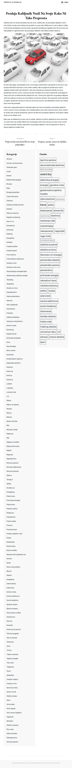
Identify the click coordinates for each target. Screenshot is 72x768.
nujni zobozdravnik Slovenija (47, 240)
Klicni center (11, 350)
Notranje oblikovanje (14, 467)
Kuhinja (9, 375)
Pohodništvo (11, 517)
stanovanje (45, 311)
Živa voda (10, 729)
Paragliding (11, 492)
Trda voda (10, 663)
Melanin (9, 417)
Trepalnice (10, 667)
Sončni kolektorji (12, 600)
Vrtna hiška (10, 704)
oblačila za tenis (48, 250)
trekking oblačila (48, 327)
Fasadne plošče (12, 246)
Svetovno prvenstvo (14, 629)
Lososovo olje (11, 392)
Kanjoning (10, 330)
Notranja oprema (12, 463)
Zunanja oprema (12, 742)
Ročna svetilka (12, 550)
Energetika (10, 238)
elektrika (45, 174)
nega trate (45, 236)
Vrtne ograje (11, 708)
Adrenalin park (12, 167)
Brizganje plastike (13, 192)
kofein (51, 205)
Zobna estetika (12, 733)
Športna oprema (12, 609)
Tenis (8, 646)
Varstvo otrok (11, 692)
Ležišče (9, 384)
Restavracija (11, 546)
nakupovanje (46, 231)
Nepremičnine (11, 459)
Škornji (9, 571)
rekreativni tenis (48, 280)
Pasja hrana (11, 504)
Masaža (9, 409)
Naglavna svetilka (13, 442)
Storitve (9, 621)
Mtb (8, 438)
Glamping (10, 280)
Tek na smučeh (12, 638)
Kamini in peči (11, 325)
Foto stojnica (11, 255)
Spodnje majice (12, 604)
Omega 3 (10, 479)
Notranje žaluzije (13, 471)
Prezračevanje (12, 529)
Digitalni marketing (13, 217)
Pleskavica (10, 513)
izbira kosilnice (47, 199)
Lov (8, 396)
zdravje (43, 337)
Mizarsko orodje (12, 430)
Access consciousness (14, 163)
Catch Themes (56, 763)
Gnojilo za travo (12, 288)
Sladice (9, 575)
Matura (9, 413)
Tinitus (9, 650)
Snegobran (10, 579)
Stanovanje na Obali (14, 613)
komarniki (58, 210)
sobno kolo (45, 296)
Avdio (9, 171)
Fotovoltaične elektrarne (15, 259)
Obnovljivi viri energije (51, 255)
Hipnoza (9, 300)
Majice (9, 400)
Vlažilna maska (12, 696)
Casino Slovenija (12, 196)
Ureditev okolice (12, 679)
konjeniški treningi (45, 216)
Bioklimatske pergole (14, 180)
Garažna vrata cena (13, 267)
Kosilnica (10, 367)
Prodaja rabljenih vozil (14, 534)
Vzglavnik (10, 717)
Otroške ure (11, 488)
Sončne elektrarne (13, 596)
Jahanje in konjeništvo (15, 321)
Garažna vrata (11, 263)
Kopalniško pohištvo (13, 363)
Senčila (9, 559)
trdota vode (45, 321)
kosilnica (55, 215)
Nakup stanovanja (13, 446)
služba (52, 291)
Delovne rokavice (13, 213)
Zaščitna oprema (12, 725)
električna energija (49, 180)
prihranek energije (49, 275)
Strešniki (10, 625)
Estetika (9, 242)
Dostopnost (11, 226)
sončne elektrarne (49, 301)
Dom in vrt (10, 221)
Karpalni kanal (11, 334)
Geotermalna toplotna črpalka (17, 275)
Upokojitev (10, 675)
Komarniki (10, 355)
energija (44, 185)
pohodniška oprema (49, 265)
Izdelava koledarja (13, 317)
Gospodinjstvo (12, 292)
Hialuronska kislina (13, 296)
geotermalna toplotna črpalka (51, 192)
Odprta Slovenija (12, 2)
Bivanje (9, 184)
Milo (8, 425)
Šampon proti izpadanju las (16, 554)
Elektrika (10, 234)
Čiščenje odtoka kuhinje (15, 205)
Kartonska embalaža (14, 338)
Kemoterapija (11, 346)
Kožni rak (10, 371)
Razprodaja (11, 542)
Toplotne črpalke (12, 658)
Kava (8, 342)
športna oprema (48, 160)
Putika (9, 538)
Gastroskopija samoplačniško (17, 271)
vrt (58, 332)
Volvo (8, 700)
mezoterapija (46, 226)
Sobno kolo (10, 588)
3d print (9, 159)
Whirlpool (10, 721)
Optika (9, 484)
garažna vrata (57, 185)
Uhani (9, 671)
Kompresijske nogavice (15, 359)
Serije (9, 563)
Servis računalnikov (13, 567)
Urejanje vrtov (12, 683)
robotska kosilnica (49, 286)
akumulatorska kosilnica (52, 165)
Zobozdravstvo (12, 738)
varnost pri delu (48, 332)
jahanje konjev (60, 199)
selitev (43, 291)
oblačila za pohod (48, 244)
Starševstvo (11, 617)
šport (42, 342)
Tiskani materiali (12, 654)
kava (43, 204)
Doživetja (10, 230)
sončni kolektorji (48, 306)
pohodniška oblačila (50, 260)
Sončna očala (11, 592)
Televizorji (10, 642)
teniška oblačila (48, 316)
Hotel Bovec (11, 309)
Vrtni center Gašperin (14, 713)
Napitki (9, 450)
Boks (8, 188)
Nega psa (10, 454)
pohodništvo (46, 270)
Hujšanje (10, 313)
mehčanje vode (47, 221)
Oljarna (9, 475)
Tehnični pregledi (13, 633)
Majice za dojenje (13, 405)
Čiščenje (10, 201)
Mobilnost (10, 434)
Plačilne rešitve (12, 509)
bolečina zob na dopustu (46, 169)
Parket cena (11, 496)
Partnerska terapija (13, 500)
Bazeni (9, 176)
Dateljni (9, 209)
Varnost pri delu (12, 688)
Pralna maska (11, 521)
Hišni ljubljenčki (12, 305)
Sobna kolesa (11, 584)
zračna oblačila (56, 337)
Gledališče (10, 284)
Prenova (9, 525)
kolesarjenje (46, 210)
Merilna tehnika (12, 421)
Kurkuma (10, 380)
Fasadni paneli (12, 250)
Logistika (10, 388)
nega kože (59, 231)
